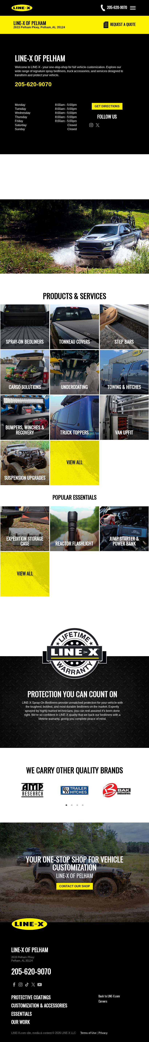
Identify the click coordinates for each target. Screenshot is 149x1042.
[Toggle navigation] (133, 7)
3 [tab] (78, 806)
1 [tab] (67, 806)
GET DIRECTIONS (107, 106)
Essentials (21, 1013)
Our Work (20, 1021)
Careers (102, 1001)
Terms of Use (88, 1032)
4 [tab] (84, 806)
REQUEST (122, 24)
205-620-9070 (33, 84)
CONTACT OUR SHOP (74, 886)
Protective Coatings (31, 997)
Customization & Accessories (39, 1005)
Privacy (103, 1032)
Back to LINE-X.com (109, 996)
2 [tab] (73, 806)
